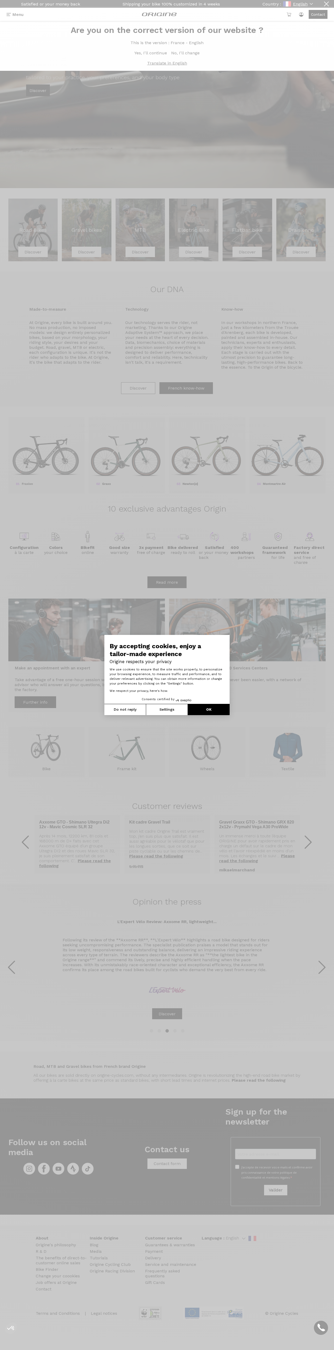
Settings (166, 709)
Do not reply (125, 709)
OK (209, 709)
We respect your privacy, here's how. (139, 691)
